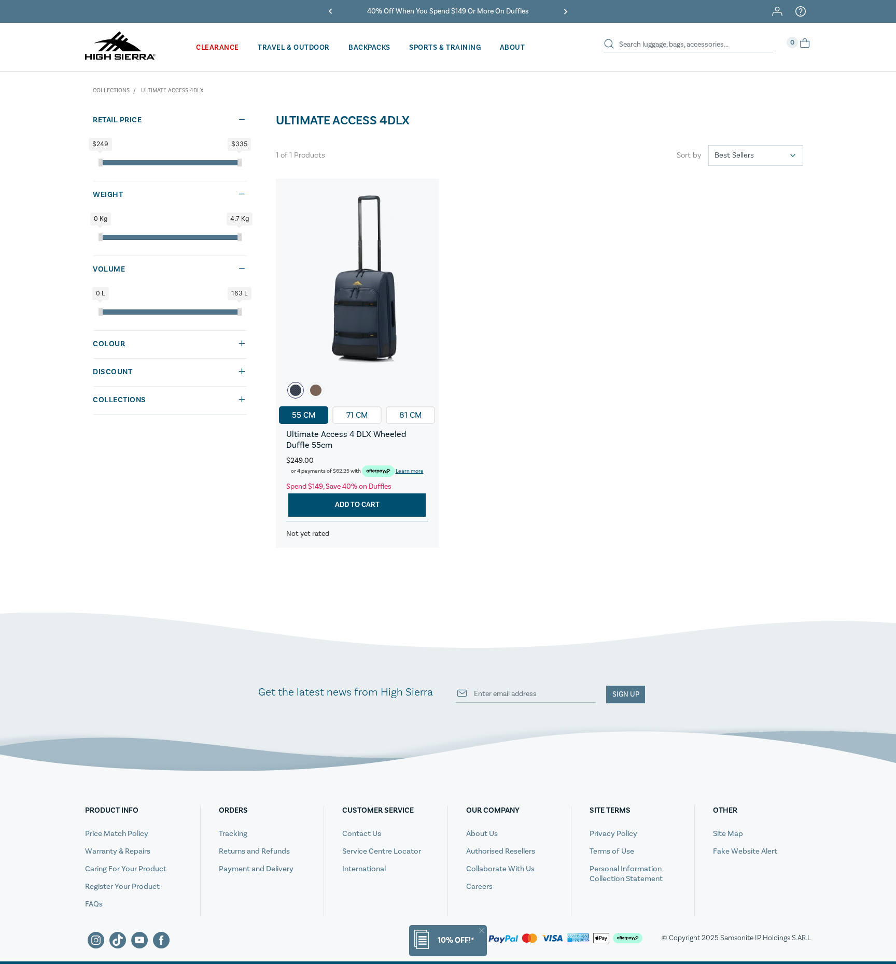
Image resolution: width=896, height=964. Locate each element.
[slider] (101, 162)
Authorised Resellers (500, 851)
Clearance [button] (217, 47)
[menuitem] (217, 51)
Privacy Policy (613, 834)
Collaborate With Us (500, 869)
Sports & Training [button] (445, 47)
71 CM (357, 415)
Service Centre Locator (381, 851)
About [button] (512, 47)
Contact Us (361, 834)
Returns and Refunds (254, 851)
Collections (111, 90)
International (364, 869)
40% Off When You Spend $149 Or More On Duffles (448, 11)
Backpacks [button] (369, 47)
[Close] (481, 930)
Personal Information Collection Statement (626, 874)
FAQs (94, 904)
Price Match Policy (116, 834)
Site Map (728, 834)
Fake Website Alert (745, 851)
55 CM (303, 415)
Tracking (233, 834)
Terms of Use (612, 851)
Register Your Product (122, 886)
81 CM (410, 415)
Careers (479, 886)
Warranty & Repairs (117, 851)
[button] (331, 11)
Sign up (625, 694)
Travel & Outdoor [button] (294, 47)
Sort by (689, 155)
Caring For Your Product (125, 869)
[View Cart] (805, 46)
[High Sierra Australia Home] (120, 56)
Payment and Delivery (256, 869)
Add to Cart (357, 504)
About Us (482, 834)
